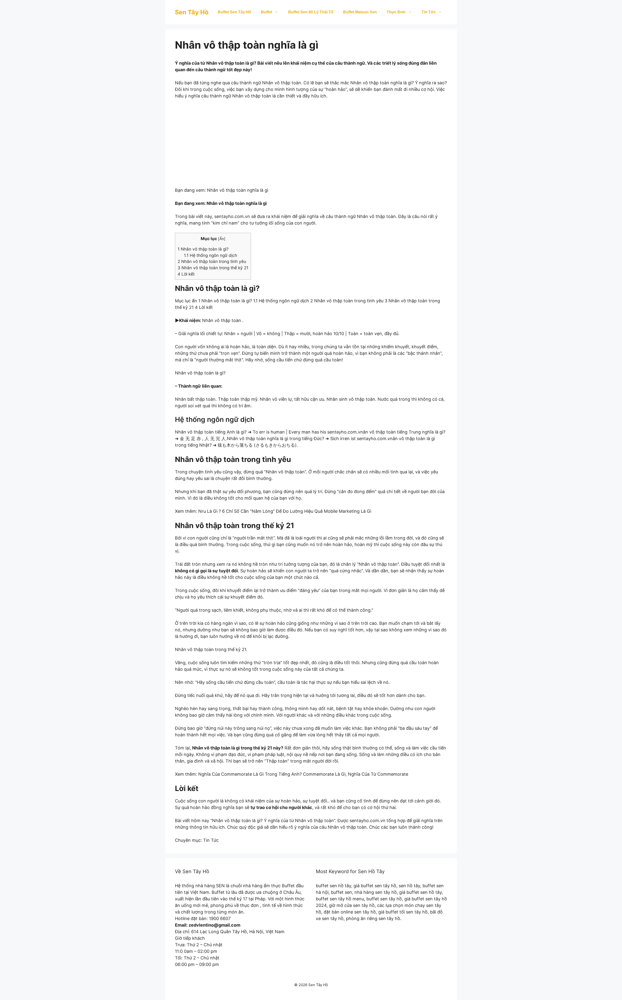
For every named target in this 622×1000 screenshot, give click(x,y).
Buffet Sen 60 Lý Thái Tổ (310, 12)
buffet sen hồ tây (333, 885)
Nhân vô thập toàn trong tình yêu (212, 261)
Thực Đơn (396, 12)
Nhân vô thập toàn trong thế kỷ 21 (213, 267)
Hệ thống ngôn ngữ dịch (210, 255)
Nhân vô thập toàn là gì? (203, 249)
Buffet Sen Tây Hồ (234, 12)
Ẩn (221, 238)
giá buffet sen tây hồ (375, 885)
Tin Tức (429, 12)
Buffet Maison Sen (360, 12)
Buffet (266, 12)
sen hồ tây (409, 885)
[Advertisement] (311, 146)
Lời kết (186, 274)
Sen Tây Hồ (191, 12)
